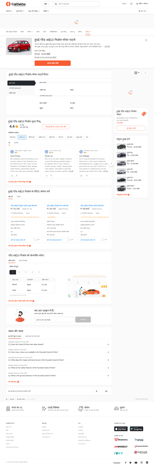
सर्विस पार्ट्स (12, 93)
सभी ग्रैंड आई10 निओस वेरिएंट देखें (18, 246)
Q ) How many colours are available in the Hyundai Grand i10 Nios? (33, 352)
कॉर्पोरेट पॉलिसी (10, 440)
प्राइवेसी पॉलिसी (10, 437)
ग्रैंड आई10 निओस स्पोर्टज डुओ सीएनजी (24, 206)
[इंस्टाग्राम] (142, 463)
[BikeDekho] (121, 440)
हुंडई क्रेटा (130, 144)
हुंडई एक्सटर (130, 186)
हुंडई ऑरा (130, 169)
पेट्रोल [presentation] (19, 196)
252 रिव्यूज (42, 51)
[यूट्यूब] (136, 463)
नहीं (106, 391)
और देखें (107, 46)
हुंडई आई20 (130, 161)
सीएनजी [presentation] (10, 196)
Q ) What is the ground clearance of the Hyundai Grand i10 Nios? (32, 376)
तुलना (38, 239)
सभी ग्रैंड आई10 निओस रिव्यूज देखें (18, 182)
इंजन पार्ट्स (12, 83)
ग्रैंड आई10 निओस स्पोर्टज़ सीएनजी (91, 206)
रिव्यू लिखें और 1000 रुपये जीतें (56, 127)
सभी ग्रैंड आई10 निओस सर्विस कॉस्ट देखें (20, 301)
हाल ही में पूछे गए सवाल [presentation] (14, 336)
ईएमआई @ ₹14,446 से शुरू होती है (45, 57)
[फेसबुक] (125, 463)
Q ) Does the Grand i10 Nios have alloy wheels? (26, 344)
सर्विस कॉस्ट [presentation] (11, 260)
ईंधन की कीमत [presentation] (23, 260)
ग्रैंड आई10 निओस (11, 32)
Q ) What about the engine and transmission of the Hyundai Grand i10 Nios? (36, 360)
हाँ (96, 391)
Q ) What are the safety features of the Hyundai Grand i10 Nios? (31, 368)
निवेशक (8, 444)
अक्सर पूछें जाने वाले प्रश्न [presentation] (32, 336)
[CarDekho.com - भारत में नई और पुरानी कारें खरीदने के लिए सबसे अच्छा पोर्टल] (16, 4)
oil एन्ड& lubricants (15, 88)
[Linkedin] (147, 463)
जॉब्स (7, 430)
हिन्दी (124, 3)
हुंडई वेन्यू (129, 152)
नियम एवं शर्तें (9, 434)
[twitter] (130, 463)
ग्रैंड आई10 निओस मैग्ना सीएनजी (57, 206)
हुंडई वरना (130, 177)
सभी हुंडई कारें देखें (122, 195)
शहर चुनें (143, 11)
